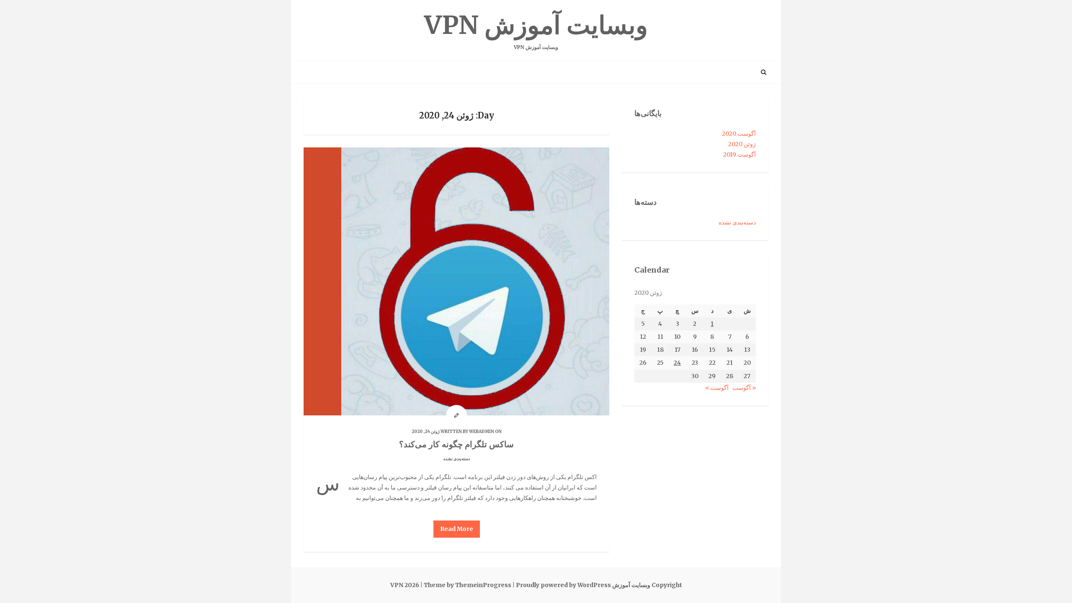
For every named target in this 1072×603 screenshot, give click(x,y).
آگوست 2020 (739, 133)
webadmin (481, 431)
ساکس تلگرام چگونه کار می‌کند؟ (456, 444)
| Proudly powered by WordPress (562, 585)
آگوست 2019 (739, 154)
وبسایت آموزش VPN (536, 29)
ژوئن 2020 (742, 144)
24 (677, 362)
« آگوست (744, 388)
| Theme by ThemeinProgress (465, 585)
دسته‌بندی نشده (456, 458)
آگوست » (717, 388)
